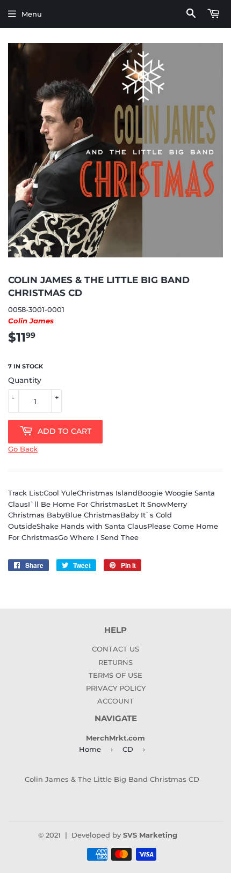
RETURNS (115, 662)
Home (90, 749)
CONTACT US (115, 649)
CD (127, 749)
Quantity (24, 380)
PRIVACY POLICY (116, 688)
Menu (31, 14)
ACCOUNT (115, 701)
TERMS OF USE (115, 675)
